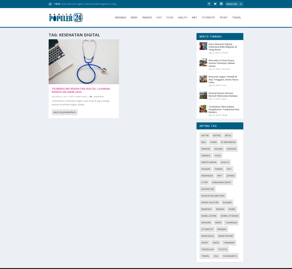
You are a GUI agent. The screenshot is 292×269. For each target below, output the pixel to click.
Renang (221, 229)
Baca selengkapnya (65, 112)
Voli (216, 256)
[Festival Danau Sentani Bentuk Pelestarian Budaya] (203, 95)
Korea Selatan (209, 202)
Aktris (217, 135)
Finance (147, 17)
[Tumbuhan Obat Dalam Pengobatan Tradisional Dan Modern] (203, 109)
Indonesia (207, 175)
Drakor (205, 148)
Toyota (222, 249)
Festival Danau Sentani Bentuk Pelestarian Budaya (223, 94)
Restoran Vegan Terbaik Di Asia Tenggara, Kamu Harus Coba (223, 79)
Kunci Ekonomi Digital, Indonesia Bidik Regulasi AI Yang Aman (223, 47)
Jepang (231, 175)
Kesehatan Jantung (212, 195)
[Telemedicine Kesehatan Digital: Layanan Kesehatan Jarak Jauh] (84, 61)
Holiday (205, 168)
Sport (224, 17)
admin (58, 96)
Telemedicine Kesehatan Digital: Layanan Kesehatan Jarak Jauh (81, 90)
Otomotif (208, 17)
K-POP (204, 182)
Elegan (218, 148)
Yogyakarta (230, 256)
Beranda (120, 17)
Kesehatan (207, 189)
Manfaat (206, 209)
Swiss (216, 242)
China (213, 142)
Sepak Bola (207, 235)
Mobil (232, 209)
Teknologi (207, 249)
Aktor (205, 135)
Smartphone (225, 235)
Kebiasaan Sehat (221, 182)
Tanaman (228, 242)
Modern (206, 222)
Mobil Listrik (208, 215)
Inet (194, 17)
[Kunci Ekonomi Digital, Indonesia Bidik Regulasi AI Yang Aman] (203, 46)
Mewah (220, 209)
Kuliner (227, 202)
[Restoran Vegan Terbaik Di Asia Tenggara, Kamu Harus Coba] (203, 79)
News (134, 17)
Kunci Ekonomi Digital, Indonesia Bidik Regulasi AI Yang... (89, 3)
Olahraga (231, 222)
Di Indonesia (228, 142)
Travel (236, 17)
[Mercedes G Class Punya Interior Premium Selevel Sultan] (203, 62)
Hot (159, 17)
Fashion (231, 148)
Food (170, 17)
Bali (203, 142)
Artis (228, 135)
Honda (218, 168)
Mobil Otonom (229, 215)
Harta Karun (208, 162)
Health (182, 17)
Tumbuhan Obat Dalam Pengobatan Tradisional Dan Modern (224, 109)
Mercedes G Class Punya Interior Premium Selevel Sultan (222, 63)
